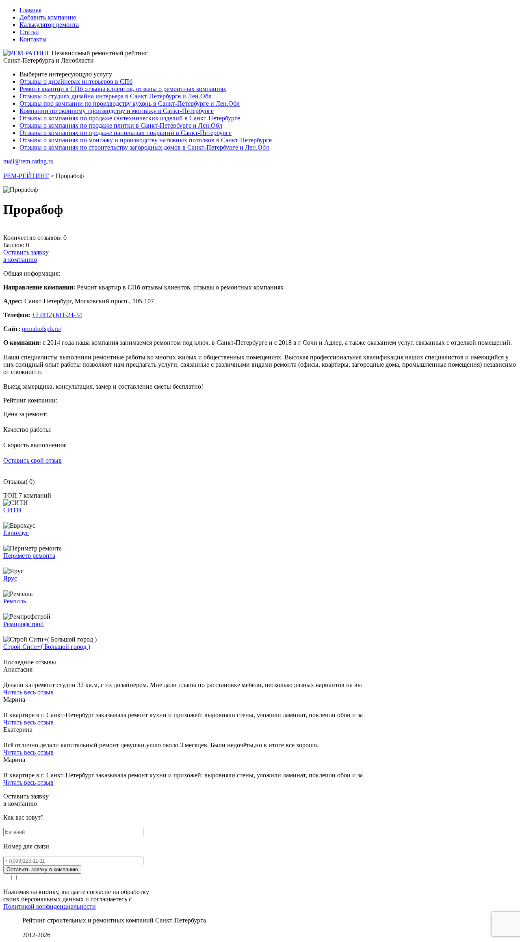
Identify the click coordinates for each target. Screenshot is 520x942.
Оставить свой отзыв (32, 460)
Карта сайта (38, 927)
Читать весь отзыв (28, 692)
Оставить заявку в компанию (42, 869)
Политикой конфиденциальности (49, 906)
